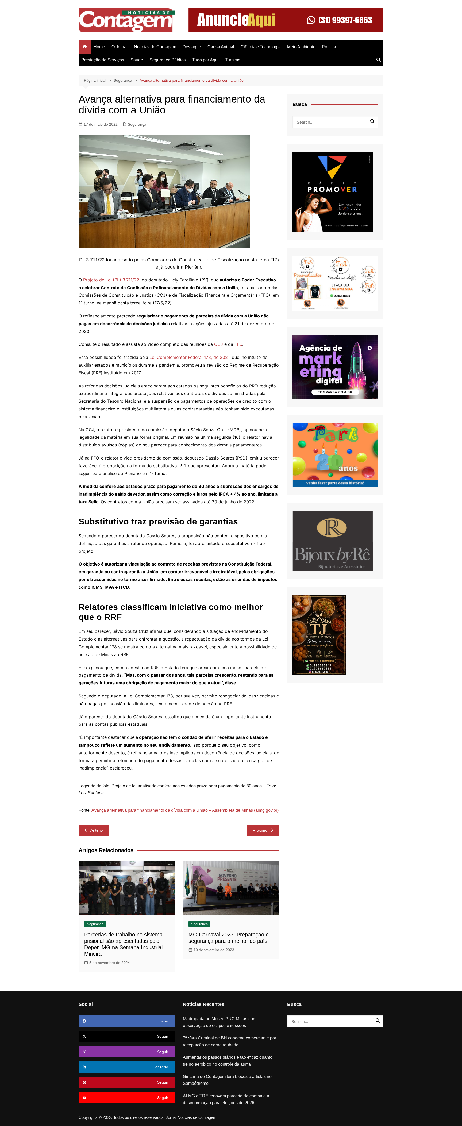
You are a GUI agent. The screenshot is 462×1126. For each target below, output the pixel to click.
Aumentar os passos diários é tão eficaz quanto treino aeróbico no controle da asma (227, 1060)
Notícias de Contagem (155, 47)
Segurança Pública (167, 60)
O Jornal (119, 47)
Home (99, 47)
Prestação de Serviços (102, 60)
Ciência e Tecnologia (261, 47)
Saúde (136, 60)
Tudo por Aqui (205, 60)
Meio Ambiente (301, 47)
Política (329, 47)
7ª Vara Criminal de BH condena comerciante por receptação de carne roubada (229, 1041)
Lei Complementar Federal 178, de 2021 (189, 357)
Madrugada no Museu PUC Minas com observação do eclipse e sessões (219, 1022)
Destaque (192, 47)
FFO (238, 344)
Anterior (97, 830)
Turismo (232, 60)
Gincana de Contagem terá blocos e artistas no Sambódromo (227, 1080)
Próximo (260, 830)
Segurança (137, 124)
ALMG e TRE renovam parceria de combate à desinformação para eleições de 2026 (226, 1099)
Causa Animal (220, 47)
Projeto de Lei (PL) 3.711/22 (111, 280)
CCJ (218, 344)
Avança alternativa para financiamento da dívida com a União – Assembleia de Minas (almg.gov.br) (185, 810)
